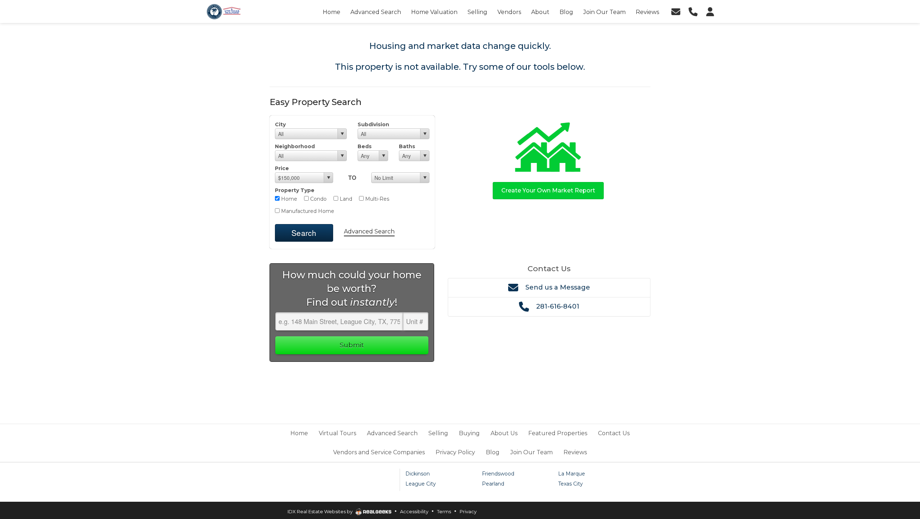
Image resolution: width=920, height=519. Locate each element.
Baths (407, 146)
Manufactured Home (307, 211)
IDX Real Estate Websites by (321, 511)
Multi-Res (376, 199)
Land (345, 199)
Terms (444, 511)
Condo (318, 199)
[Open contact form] (675, 11)
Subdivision (373, 124)
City (280, 124)
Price (282, 168)
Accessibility (414, 511)
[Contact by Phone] (693, 11)
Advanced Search (369, 231)
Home (288, 199)
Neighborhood (295, 146)
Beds (365, 146)
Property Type (294, 190)
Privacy (468, 511)
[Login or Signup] (710, 11)
